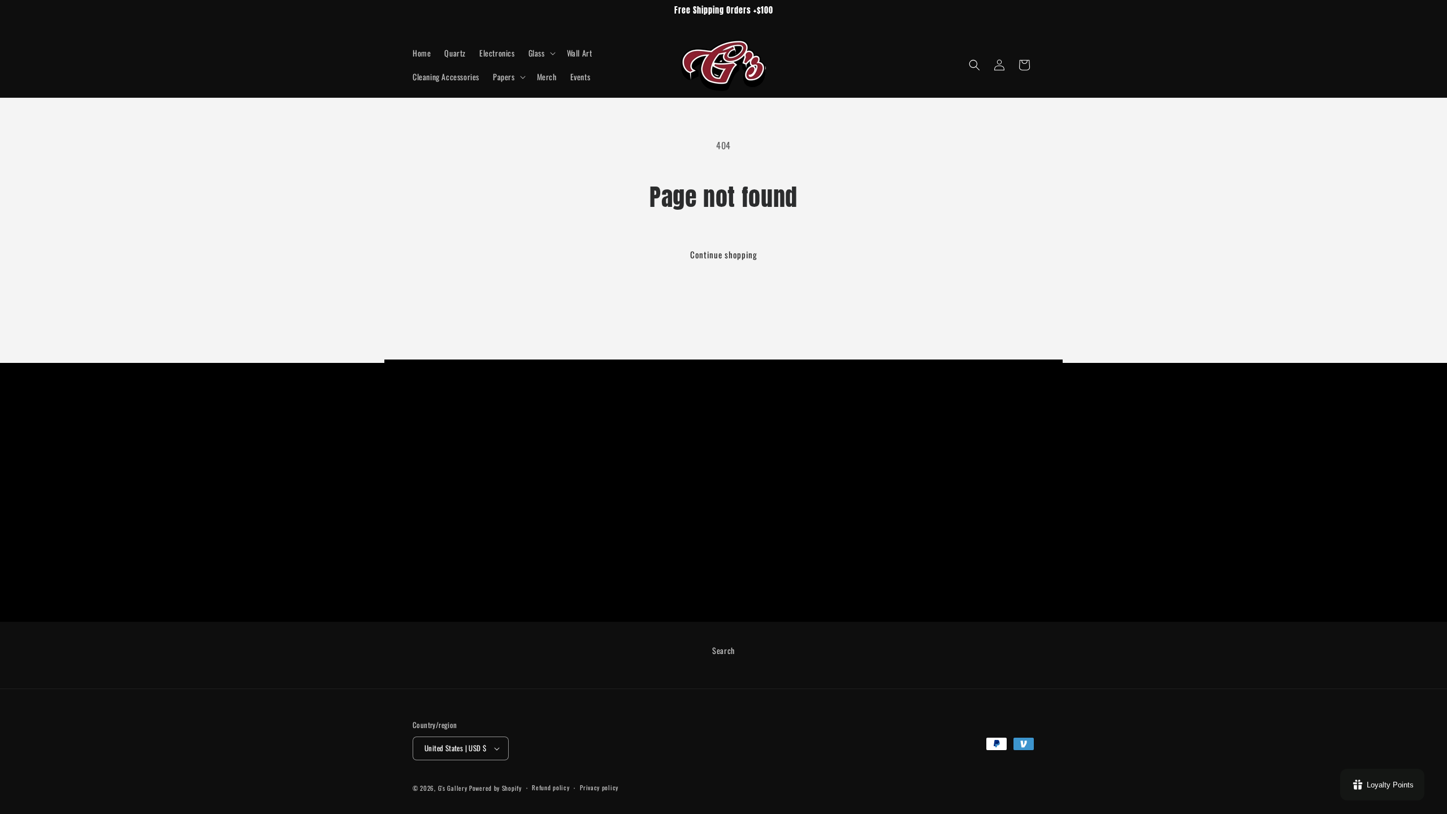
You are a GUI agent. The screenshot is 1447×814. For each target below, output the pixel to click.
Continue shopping (723, 254)
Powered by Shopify (495, 788)
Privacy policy (599, 787)
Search (723, 650)
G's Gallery (453, 788)
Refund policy (550, 787)
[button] (541, 53)
